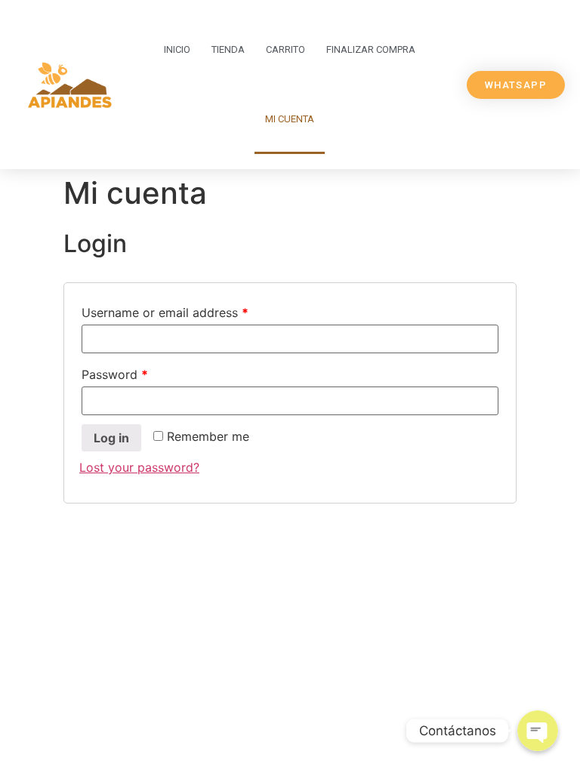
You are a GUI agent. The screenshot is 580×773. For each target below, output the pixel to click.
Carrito (285, 49)
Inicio (177, 49)
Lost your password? (139, 467)
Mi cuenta (289, 119)
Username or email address (165, 312)
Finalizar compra (370, 49)
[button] (516, 85)
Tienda (228, 49)
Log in (111, 437)
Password (115, 374)
